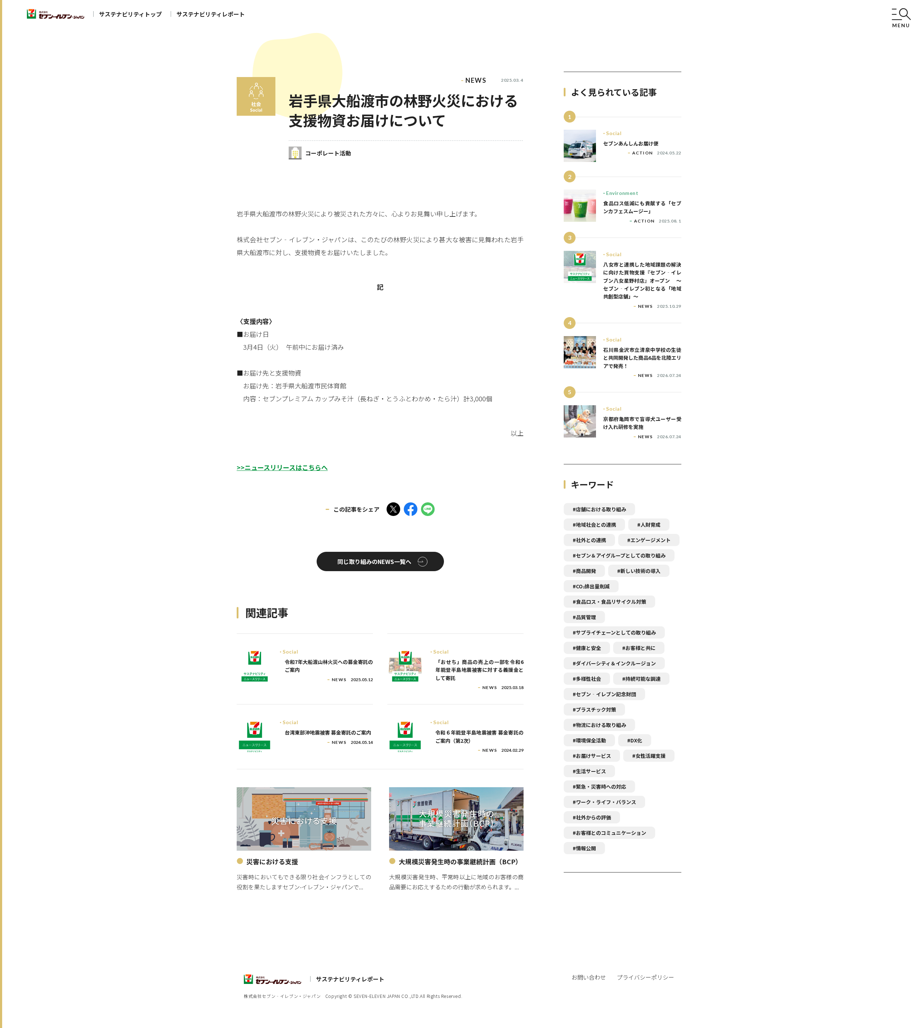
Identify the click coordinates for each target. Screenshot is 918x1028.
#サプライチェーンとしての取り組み (614, 632)
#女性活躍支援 (649, 755)
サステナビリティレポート (210, 14)
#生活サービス (589, 771)
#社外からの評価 (592, 817)
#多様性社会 (587, 678)
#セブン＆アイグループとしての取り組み (619, 555)
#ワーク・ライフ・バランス (604, 801)
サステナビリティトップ (130, 14)
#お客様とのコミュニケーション (609, 832)
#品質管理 (584, 617)
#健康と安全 (587, 647)
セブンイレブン (55, 14)
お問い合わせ (589, 977)
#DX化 (634, 740)
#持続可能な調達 (641, 678)
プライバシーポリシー (645, 977)
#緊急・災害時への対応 (599, 786)
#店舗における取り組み (599, 509)
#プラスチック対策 (594, 709)
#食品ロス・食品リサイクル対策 (609, 601)
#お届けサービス (592, 755)
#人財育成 (649, 524)
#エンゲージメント (649, 540)
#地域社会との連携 (594, 524)
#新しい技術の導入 (639, 570)
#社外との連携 (589, 540)
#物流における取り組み (599, 724)
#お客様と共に (639, 647)
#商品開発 (584, 570)
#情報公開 (584, 848)
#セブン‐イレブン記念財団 (604, 694)
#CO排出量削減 (591, 586)
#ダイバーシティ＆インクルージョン (614, 663)
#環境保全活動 (589, 740)
